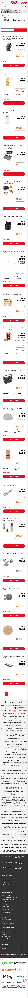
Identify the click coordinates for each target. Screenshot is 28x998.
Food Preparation (21, 15)
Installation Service (5, 936)
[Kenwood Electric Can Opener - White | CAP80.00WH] (8, 119)
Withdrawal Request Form (7, 923)
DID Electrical (8, 982)
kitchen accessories (18, 710)
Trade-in (3, 921)
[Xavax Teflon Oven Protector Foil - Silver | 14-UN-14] (8, 665)
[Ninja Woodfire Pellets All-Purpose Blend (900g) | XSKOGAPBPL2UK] (8, 336)
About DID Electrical (6, 912)
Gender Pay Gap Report (7, 889)
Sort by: (7, 30)
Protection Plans (5, 938)
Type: (4, 393)
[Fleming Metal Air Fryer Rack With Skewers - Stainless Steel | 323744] (8, 190)
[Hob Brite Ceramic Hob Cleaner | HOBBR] (8, 454)
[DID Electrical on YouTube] (5, 954)
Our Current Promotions (7, 877)
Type (4, 95)
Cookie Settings (5, 906)
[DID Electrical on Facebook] (1, 954)
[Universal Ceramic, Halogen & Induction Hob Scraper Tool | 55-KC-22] (8, 493)
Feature (15, 95)
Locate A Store (5, 880)
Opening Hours (5, 917)
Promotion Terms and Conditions (9, 897)
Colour (15, 94)
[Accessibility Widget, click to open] (25, 980)
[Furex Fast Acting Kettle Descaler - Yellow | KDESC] (8, 82)
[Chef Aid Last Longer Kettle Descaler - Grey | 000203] (8, 260)
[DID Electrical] (14, 2)
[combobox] (12, 6)
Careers (3, 882)
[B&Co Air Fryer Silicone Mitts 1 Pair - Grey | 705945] (8, 562)
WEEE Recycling (5, 884)
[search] (25, 6)
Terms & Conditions (6, 895)
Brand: (4, 392)
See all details (6, 61)
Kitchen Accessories (8, 17)
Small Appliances (11, 15)
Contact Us (4, 914)
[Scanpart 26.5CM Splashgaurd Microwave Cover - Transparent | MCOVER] (8, 417)
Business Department (6, 919)
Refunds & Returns (5, 932)
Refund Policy (4, 902)
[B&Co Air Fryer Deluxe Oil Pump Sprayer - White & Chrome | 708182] (8, 527)
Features (16, 354)
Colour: (15, 392)
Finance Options (5, 904)
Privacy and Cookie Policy (7, 899)
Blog (2, 886)
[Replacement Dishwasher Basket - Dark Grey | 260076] (8, 379)
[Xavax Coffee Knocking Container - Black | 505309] (8, 225)
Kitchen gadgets (6, 724)
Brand (4, 94)
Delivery (3, 930)
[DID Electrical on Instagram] (3, 954)
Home (3, 15)
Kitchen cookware (13, 764)
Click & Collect (4, 934)
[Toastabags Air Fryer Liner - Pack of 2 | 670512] (8, 630)
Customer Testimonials (6, 941)
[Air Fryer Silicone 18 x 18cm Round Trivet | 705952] (8, 597)
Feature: (15, 393)
